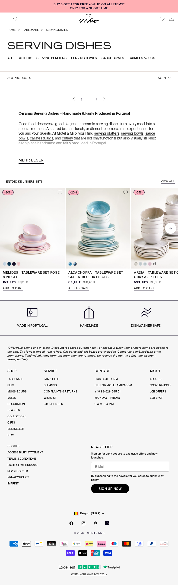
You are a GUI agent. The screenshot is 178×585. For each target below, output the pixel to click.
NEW (10, 435)
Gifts (11, 422)
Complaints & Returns (60, 391)
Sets (10, 385)
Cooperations (160, 385)
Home (11, 30)
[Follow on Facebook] (71, 523)
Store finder (53, 404)
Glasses (13, 410)
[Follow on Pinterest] (95, 523)
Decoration (16, 404)
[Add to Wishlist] (60, 192)
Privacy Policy (18, 477)
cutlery (67, 138)
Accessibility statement (25, 452)
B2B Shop (156, 398)
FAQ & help (51, 379)
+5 (154, 264)
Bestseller (15, 429)
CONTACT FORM (106, 379)
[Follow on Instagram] (83, 523)
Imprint (12, 483)
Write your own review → (89, 574)
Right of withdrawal (22, 465)
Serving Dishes (57, 30)
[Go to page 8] (75, 99)
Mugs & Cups (16, 391)
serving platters (106, 133)
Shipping (50, 385)
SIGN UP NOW (110, 489)
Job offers (158, 391)
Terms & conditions (22, 459)
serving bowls (132, 133)
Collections (16, 416)
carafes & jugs (41, 138)
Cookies (13, 446)
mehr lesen (31, 160)
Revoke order (17, 471)
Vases (11, 398)
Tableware (31, 30)
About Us (156, 379)
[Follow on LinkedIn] (107, 523)
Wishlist (50, 398)
